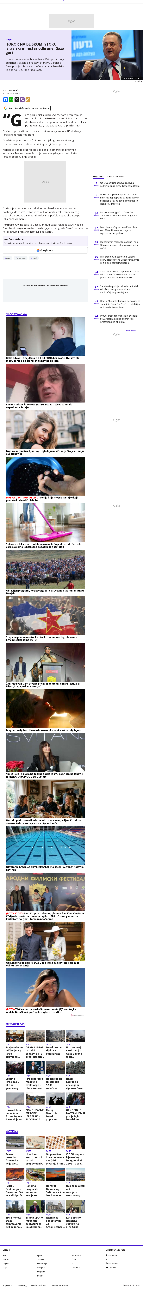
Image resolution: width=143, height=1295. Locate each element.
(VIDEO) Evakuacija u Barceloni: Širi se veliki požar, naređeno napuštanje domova (15, 1190)
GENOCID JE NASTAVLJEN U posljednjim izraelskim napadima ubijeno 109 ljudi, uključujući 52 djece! (75, 1115)
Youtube (112, 1267)
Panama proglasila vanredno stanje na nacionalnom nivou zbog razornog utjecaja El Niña (34, 1190)
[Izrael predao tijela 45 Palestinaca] (55, 1036)
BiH (4, 1255)
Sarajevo (41, 1267)
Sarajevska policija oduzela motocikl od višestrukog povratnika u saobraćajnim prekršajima (119, 289)
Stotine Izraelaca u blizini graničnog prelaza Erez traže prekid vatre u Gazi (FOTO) (13, 1083)
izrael (34, 258)
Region (6, 1263)
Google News (47, 250)
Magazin (41, 1271)
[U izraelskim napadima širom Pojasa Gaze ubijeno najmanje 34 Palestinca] (15, 1098)
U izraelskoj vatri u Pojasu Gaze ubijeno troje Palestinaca (74, 1052)
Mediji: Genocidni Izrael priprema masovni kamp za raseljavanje (55, 1115)
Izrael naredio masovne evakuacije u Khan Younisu (34, 1083)
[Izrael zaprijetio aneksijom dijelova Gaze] (75, 1067)
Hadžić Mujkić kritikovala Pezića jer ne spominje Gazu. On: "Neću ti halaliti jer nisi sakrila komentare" (120, 304)
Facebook (112, 1255)
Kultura (40, 1275)
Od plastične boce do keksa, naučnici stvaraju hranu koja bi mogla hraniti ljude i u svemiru (55, 1159)
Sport (39, 1255)
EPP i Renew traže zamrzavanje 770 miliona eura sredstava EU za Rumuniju (15, 1222)
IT (72, 1263)
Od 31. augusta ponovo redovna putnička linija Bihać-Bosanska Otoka (120, 184)
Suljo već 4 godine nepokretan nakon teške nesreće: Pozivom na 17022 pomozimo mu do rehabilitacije (119, 274)
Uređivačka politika (59, 1285)
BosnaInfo (14, 90)
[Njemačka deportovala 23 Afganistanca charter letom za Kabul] (55, 1206)
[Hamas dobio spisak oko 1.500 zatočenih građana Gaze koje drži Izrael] (55, 1067)
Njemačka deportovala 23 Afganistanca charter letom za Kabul (55, 1222)
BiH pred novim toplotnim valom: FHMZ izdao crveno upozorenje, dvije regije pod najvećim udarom (119, 259)
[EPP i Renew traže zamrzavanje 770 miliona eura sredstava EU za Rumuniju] (15, 1206)
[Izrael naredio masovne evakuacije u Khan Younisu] (35, 1067)
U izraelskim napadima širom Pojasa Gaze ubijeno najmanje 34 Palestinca (14, 1115)
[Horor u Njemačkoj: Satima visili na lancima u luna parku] (55, 1174)
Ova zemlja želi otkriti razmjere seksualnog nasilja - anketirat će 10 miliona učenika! (75, 1190)
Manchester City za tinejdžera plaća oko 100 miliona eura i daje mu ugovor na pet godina (118, 230)
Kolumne (76, 1267)
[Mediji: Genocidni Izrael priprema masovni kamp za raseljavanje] (55, 1098)
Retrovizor (76, 1255)
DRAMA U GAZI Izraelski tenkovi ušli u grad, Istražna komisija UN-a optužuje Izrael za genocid (35, 1052)
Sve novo (131, 330)
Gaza (8, 258)
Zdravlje (40, 1259)
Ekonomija (42, 1263)
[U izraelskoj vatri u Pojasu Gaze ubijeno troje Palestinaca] (75, 1036)
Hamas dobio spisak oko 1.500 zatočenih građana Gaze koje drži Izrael (55, 1083)
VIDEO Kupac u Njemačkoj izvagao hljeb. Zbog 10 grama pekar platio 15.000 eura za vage (75, 1159)
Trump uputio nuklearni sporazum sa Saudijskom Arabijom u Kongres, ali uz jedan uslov (35, 1222)
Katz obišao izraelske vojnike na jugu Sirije (73, 1222)
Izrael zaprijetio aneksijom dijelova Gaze (74, 1083)
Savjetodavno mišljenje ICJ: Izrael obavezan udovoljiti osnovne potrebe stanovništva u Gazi (15, 1052)
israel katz (21, 258)
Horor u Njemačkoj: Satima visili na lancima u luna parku (55, 1190)
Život (74, 1259)
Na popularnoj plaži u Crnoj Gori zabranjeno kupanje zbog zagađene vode (119, 215)
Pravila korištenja (39, 1285)
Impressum (8, 1285)
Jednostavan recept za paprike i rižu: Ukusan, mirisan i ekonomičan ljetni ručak (119, 245)
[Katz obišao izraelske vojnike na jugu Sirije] (75, 1206)
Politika (6, 1259)
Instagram (113, 1263)
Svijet (9, 39)
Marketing (22, 1285)
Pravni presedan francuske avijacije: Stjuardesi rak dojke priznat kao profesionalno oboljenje (14, 1159)
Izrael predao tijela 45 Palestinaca (54, 1050)
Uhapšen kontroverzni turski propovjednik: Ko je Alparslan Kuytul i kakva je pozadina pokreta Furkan (35, 1159)
